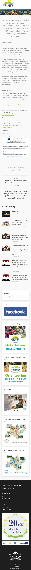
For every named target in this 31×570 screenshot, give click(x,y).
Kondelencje (15, 211)
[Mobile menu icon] (28, 5)
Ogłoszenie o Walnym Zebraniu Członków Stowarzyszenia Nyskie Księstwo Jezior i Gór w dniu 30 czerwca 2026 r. (20, 236)
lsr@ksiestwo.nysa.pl (7, 127)
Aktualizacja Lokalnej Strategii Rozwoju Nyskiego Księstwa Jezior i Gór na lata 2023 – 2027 (20, 277)
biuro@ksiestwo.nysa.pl (8, 115)
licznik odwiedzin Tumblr (15, 568)
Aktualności (13, 167)
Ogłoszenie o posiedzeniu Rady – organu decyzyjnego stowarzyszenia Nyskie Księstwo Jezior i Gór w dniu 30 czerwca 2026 (20, 250)
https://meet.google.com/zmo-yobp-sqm (12, 105)
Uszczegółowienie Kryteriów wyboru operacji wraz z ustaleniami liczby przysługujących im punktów (19, 223)
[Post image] (6, 214)
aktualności (17, 170)
